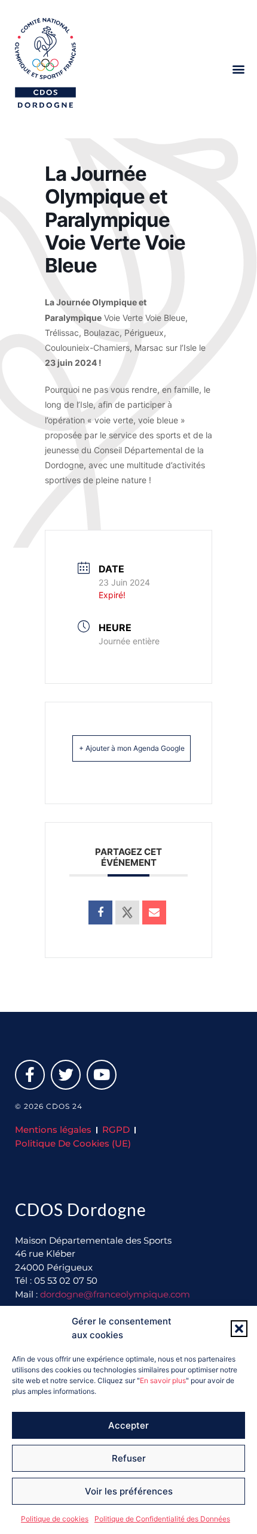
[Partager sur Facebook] (100, 912)
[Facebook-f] (30, 1075)
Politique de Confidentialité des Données (162, 1518)
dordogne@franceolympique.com (115, 1294)
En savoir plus (163, 1380)
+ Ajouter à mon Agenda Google (132, 748)
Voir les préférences (129, 1491)
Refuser (129, 1458)
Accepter (128, 1425)
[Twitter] (66, 1075)
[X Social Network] (127, 912)
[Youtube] (102, 1075)
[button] (239, 1329)
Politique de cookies (54, 1518)
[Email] (154, 912)
